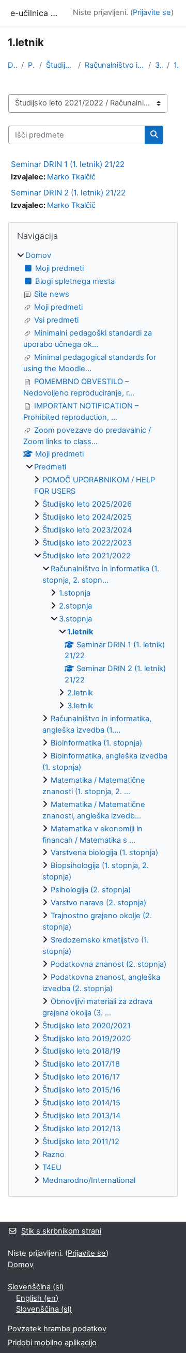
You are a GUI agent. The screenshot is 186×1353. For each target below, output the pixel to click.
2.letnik (80, 692)
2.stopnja (75, 606)
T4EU (51, 1167)
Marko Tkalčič (71, 176)
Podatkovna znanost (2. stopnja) (108, 964)
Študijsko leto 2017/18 (81, 1064)
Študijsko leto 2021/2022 (60, 65)
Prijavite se (152, 12)
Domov (12, 65)
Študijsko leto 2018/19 (81, 1051)
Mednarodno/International (88, 1180)
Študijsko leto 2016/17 (81, 1077)
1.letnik (176, 65)
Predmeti (31, 65)
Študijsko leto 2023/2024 (87, 530)
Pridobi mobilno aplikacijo (52, 1342)
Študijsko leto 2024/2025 (87, 517)
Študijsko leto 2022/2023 (87, 543)
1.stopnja (74, 593)
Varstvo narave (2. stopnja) (98, 902)
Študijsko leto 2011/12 (80, 1141)
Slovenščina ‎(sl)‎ (36, 1286)
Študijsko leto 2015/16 (81, 1089)
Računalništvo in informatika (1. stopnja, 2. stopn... (115, 65)
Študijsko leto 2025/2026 (87, 504)
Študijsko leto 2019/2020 (86, 1038)
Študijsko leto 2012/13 (81, 1128)
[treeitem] (93, 718)
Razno (53, 1154)
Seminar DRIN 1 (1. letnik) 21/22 (68, 164)
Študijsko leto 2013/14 (81, 1115)
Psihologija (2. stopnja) (91, 889)
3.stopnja (159, 65)
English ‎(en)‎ (37, 1298)
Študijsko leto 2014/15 (81, 1102)
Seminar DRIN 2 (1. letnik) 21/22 (68, 192)
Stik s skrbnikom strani (61, 1231)
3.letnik (80, 705)
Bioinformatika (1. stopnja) (96, 743)
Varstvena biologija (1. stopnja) (104, 852)
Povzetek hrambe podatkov (57, 1328)
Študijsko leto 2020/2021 (86, 1025)
